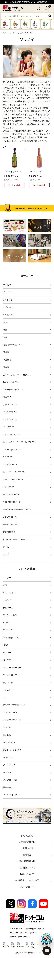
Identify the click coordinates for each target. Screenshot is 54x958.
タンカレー (8, 690)
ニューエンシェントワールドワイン (19, 442)
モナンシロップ (10, 675)
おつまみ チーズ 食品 (14, 539)
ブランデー (8, 292)
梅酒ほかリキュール (12, 344)
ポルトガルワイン (11, 434)
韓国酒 (6, 352)
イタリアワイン (10, 412)
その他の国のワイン (12, 502)
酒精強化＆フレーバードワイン (17, 509)
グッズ (6, 554)
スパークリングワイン (13, 389)
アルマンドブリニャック (14, 705)
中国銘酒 (7, 359)
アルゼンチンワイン (12, 449)
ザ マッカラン (9, 592)
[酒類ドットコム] (13, 8)
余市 (5, 585)
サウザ (6, 622)
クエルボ (7, 600)
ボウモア (7, 660)
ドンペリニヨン (10, 712)
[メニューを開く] (46, 950)
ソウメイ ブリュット (13, 171)
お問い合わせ (27, 835)
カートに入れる (14, 185)
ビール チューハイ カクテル (17, 374)
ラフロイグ (8, 682)
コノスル (7, 735)
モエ (5, 697)
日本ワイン (8, 397)
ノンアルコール (10, 517)
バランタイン (9, 742)
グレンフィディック (12, 720)
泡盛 (5, 337)
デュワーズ (8, 607)
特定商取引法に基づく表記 (27, 880)
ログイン (40, 10)
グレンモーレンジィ (12, 750)
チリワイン (8, 457)
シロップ (7, 322)
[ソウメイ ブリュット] (14, 157)
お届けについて (27, 874)
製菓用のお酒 (9, 532)
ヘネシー (7, 577)
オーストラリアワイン (13, 479)
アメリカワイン (10, 464)
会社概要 (27, 854)
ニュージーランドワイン (14, 472)
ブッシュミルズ (10, 615)
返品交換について (27, 867)
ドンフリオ (8, 727)
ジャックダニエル (11, 637)
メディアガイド (27, 886)
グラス (6, 547)
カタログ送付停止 (27, 842)
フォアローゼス (10, 780)
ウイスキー (8, 284)
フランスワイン (10, 404)
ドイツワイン (9, 427)
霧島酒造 (7, 787)
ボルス (6, 645)
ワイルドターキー (11, 795)
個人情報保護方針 (27, 861)
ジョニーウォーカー (12, 667)
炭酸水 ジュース (11, 524)
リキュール (8, 314)
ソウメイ (21, 32)
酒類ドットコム (34, 953)
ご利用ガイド (27, 848)
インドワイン (9, 487)
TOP (4, 32)
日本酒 (6, 367)
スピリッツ (8, 307)
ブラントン (8, 630)
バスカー (7, 652)
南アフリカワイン (11, 494)
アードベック (9, 765)
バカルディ (8, 757)
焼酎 (5, 329)
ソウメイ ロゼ (35, 171)
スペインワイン (10, 419)
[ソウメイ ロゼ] (39, 157)
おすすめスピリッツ (12, 382)
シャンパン (12, 32)
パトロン (7, 772)
